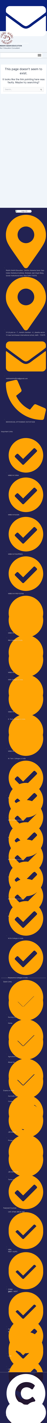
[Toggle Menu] (39, 55)
